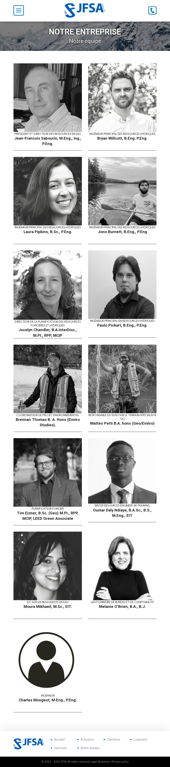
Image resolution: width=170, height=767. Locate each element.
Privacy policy (120, 761)
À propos (87, 739)
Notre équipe (90, 748)
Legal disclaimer (100, 761)
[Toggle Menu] (18, 10)
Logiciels (140, 739)
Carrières (113, 739)
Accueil (59, 739)
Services (60, 748)
